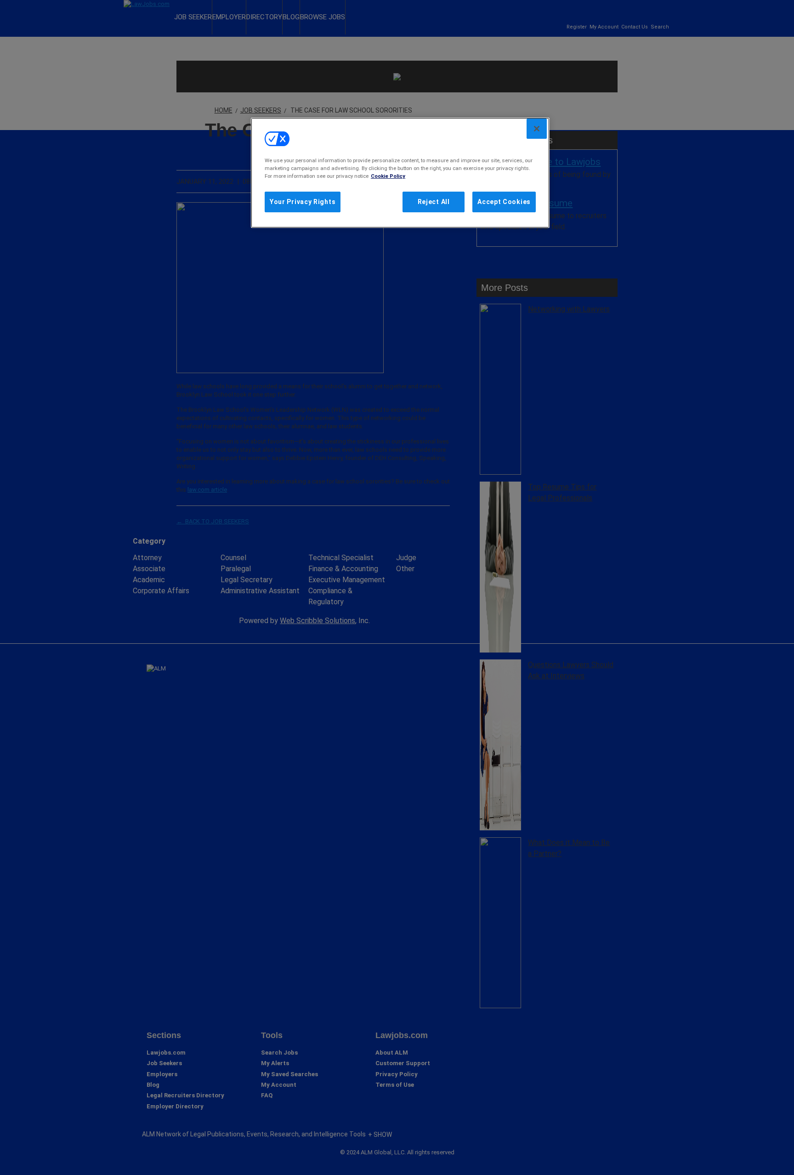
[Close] (537, 129)
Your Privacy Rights (302, 201)
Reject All (434, 201)
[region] (400, 173)
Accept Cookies (504, 201)
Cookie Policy (388, 176)
